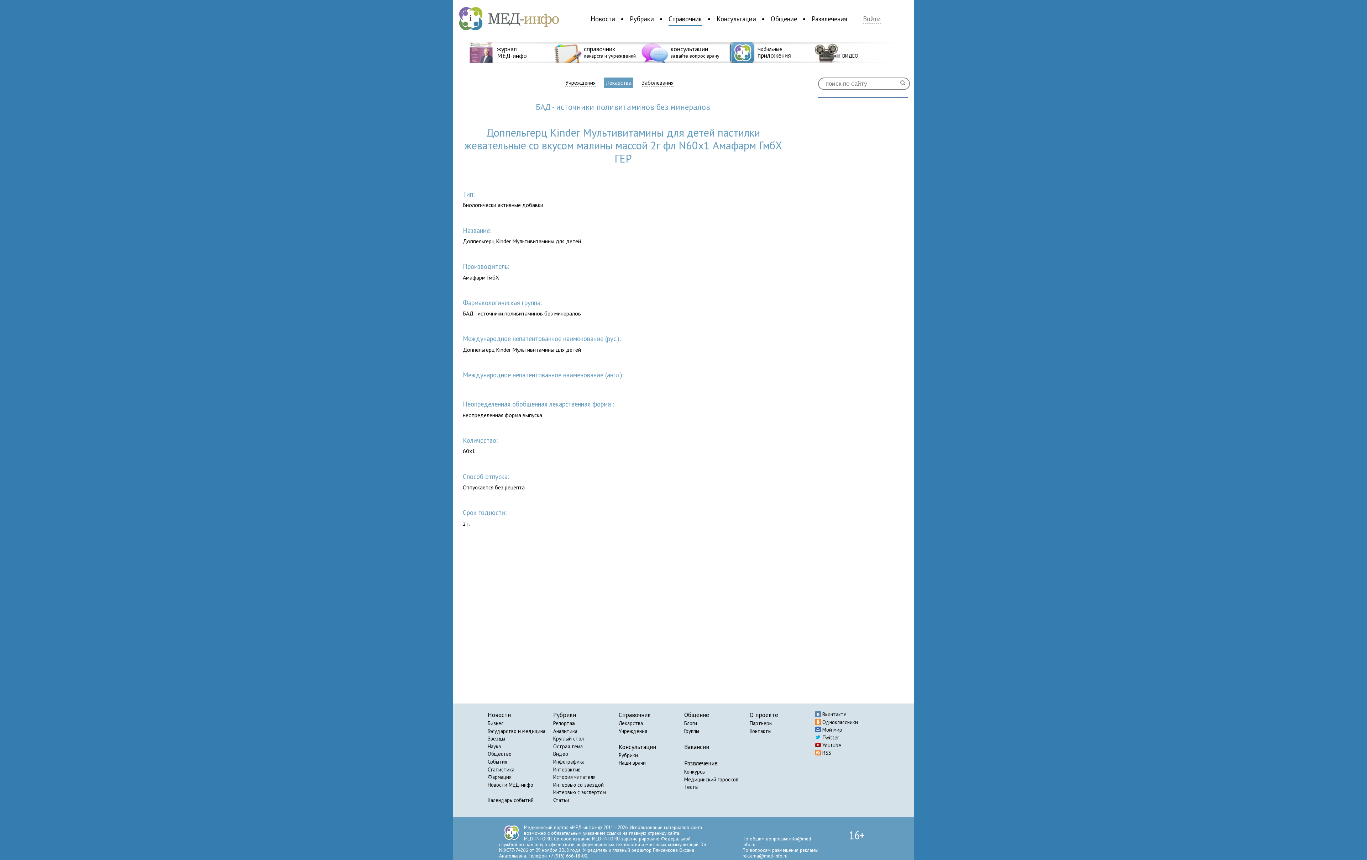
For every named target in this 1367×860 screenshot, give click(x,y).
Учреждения (580, 82)
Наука (494, 746)
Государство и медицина (516, 731)
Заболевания (658, 82)
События (497, 761)
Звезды (496, 738)
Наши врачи (632, 762)
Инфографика (569, 761)
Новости (603, 19)
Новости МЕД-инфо (510, 784)
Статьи (561, 800)
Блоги (690, 723)
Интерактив (567, 769)
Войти (872, 19)
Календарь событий (511, 800)
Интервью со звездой (578, 784)
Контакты (760, 731)
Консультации (736, 19)
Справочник (685, 19)
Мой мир (831, 729)
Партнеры (761, 723)
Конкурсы (695, 771)
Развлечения (829, 19)
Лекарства (619, 82)
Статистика (501, 769)
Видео (560, 753)
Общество (500, 753)
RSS (826, 752)
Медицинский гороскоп (711, 779)
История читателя (574, 777)
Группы (691, 731)
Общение (784, 19)
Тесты (691, 787)
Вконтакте (834, 714)
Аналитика (565, 731)
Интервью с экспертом (579, 792)
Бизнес (496, 723)
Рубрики (642, 19)
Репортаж (564, 723)
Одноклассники (839, 722)
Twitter (830, 737)
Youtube (831, 745)
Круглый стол (568, 738)
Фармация (500, 777)
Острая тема (568, 746)
